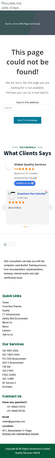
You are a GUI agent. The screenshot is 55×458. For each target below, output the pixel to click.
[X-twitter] (11, 285)
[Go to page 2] (27, 226)
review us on (23, 183)
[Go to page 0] (22, 226)
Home (8, 23)
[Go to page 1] (25, 226)
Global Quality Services (30, 164)
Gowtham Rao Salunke (31, 193)
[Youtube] (16, 285)
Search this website (27, 102)
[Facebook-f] (5, 285)
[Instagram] (28, 285)
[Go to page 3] (29, 226)
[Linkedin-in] (22, 285)
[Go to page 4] (32, 226)
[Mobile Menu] (52, 5)
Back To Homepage (27, 120)
